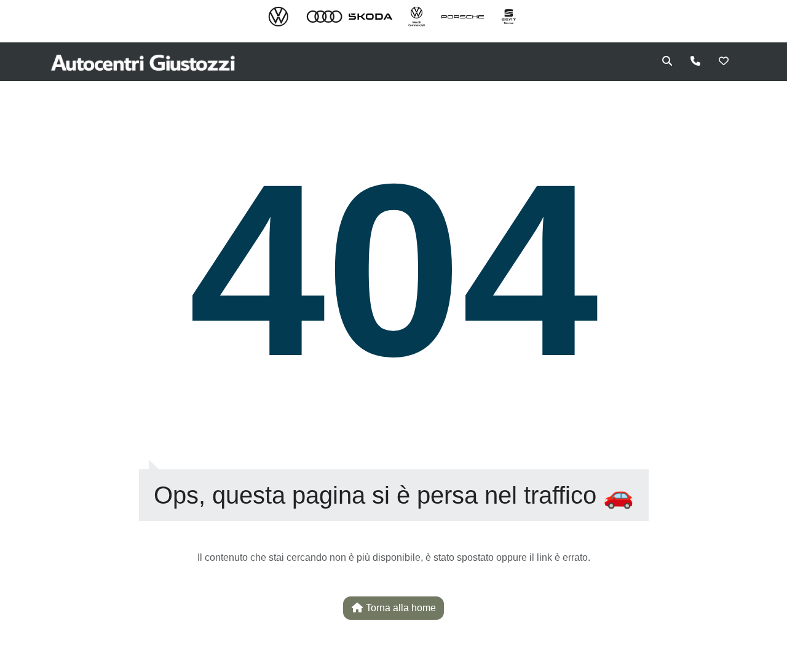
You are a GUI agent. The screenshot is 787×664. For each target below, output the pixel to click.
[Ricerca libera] (667, 61)
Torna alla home (399, 608)
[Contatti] (695, 61)
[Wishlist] (724, 61)
